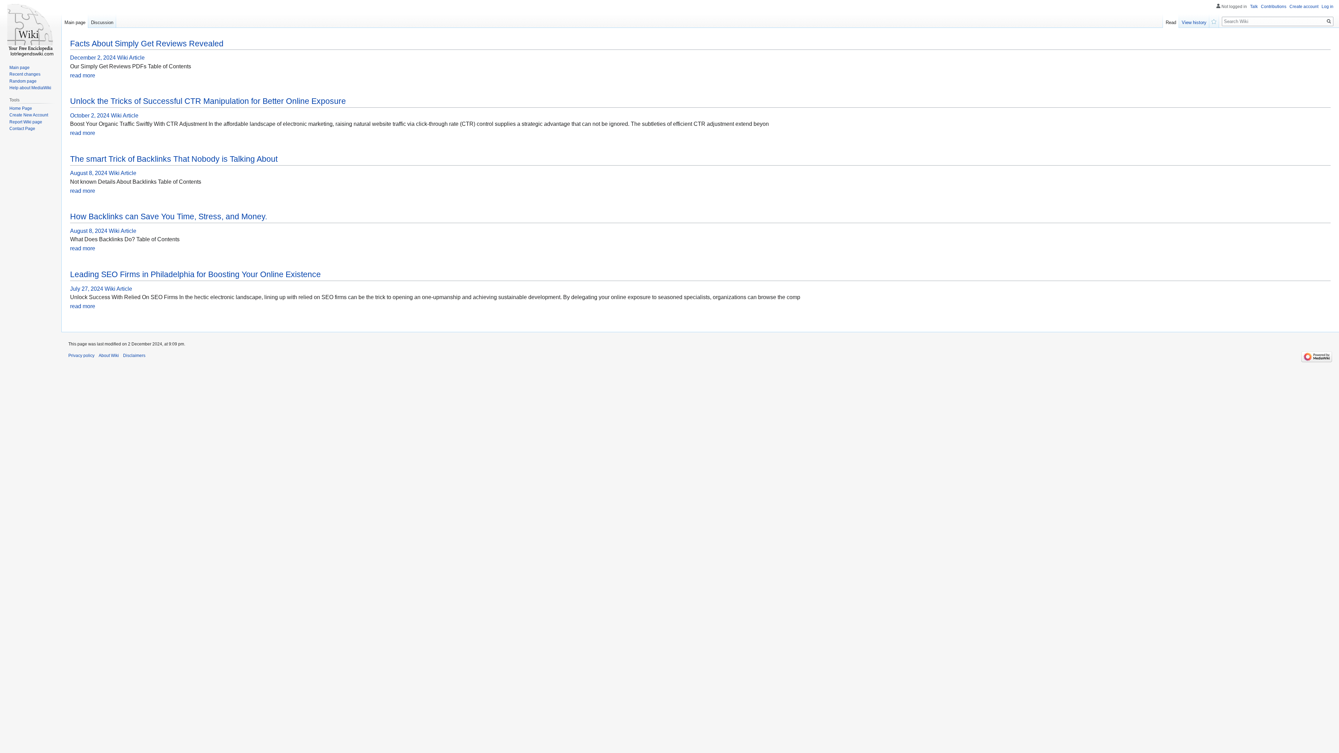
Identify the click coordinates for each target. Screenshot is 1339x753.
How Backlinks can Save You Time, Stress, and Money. (168, 216)
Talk (1254, 6)
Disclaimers (134, 355)
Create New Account (28, 115)
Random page (23, 81)
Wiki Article (131, 58)
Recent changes (24, 74)
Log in (1327, 6)
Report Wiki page (25, 122)
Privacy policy (81, 355)
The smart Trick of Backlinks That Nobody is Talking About (174, 158)
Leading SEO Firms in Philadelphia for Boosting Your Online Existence (195, 274)
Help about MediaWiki (30, 87)
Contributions (1273, 6)
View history (1194, 22)
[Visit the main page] (31, 28)
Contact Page (22, 128)
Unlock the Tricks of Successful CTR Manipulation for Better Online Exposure (208, 101)
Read (1171, 22)
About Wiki (109, 355)
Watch (1214, 21)
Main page (75, 22)
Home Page (20, 108)
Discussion (102, 22)
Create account (1303, 6)
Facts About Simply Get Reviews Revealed (147, 43)
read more (82, 75)
